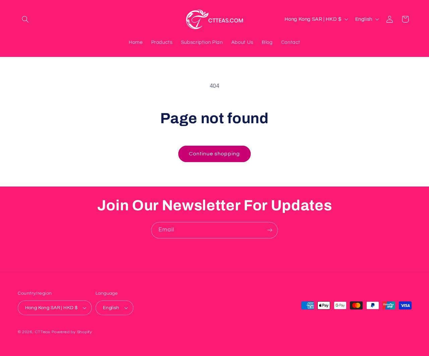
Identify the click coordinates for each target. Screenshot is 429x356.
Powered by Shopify (72, 332)
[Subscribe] (270, 230)
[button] (25, 19)
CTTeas (42, 332)
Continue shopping (214, 153)
